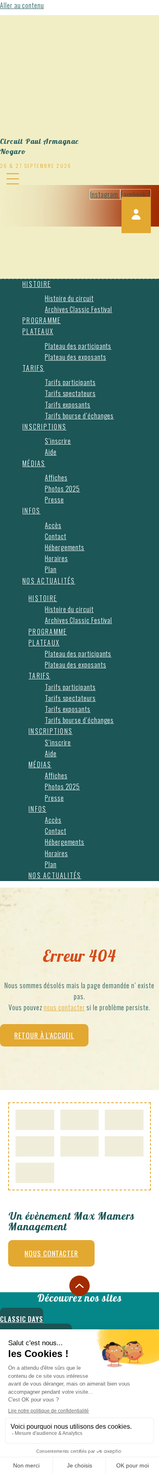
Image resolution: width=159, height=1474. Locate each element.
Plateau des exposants (75, 357)
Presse (54, 500)
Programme (41, 320)
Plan (51, 569)
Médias (34, 463)
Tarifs (33, 368)
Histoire (36, 284)
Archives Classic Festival (78, 309)
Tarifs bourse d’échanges (79, 416)
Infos (31, 511)
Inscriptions (44, 427)
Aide (51, 452)
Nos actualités (48, 581)
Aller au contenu (22, 5)
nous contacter (64, 1007)
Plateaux (37, 331)
